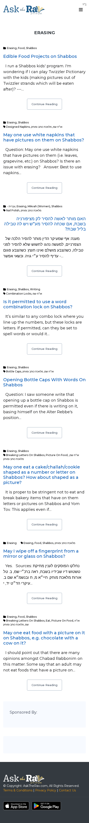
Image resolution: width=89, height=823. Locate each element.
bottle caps (13, 371)
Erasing (12, 48)
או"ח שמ (57, 126)
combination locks (18, 293)
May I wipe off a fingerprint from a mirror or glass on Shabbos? (41, 553)
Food (21, 48)
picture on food (57, 455)
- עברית (11, 206)
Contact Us (67, 790)
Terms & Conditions (17, 790)
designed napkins (18, 126)
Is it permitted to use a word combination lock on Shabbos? (37, 304)
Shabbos (31, 48)
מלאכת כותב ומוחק (41, 126)
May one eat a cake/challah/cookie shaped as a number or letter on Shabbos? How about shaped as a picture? (41, 474)
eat (48, 620)
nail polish (12, 210)
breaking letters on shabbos (25, 455)
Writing (35, 289)
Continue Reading (44, 104)
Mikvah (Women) (39, 206)
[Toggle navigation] (81, 9)
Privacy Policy (45, 790)
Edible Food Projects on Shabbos (40, 56)
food (38, 543)
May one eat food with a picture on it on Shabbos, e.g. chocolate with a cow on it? (44, 638)
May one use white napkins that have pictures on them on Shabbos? (43, 137)
